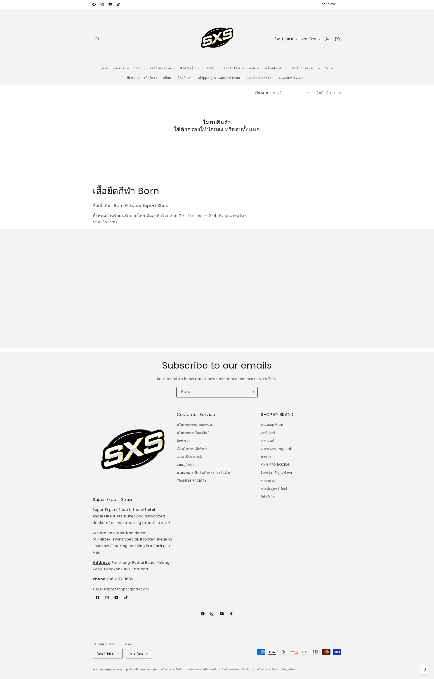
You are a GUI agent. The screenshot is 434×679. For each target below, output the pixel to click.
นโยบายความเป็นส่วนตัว (195, 425)
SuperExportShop (116, 669)
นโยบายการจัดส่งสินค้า (194, 433)
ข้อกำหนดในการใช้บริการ (237, 669)
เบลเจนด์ (267, 441)
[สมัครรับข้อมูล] (252, 392)
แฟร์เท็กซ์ (268, 433)
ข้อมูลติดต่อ (289, 669)
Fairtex (104, 539)
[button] (98, 39)
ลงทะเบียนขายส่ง (190, 456)
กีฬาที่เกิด (268, 496)
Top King (119, 545)
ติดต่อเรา (183, 441)
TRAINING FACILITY (192, 480)
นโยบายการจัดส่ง (267, 669)
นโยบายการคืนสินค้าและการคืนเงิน (203, 472)
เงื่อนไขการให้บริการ (192, 448)
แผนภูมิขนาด (186, 464)
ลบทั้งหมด (247, 129)
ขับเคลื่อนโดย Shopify (143, 669)
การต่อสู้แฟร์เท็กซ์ (274, 488)
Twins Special (125, 539)
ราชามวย (268, 480)
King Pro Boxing (151, 545)
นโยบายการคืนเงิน (172, 669)
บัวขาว (266, 456)
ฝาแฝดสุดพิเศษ (272, 425)
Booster (147, 539)
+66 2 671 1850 (119, 579)
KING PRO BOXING (275, 464)
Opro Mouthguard (276, 448)
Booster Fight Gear (276, 472)
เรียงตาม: (262, 92)
